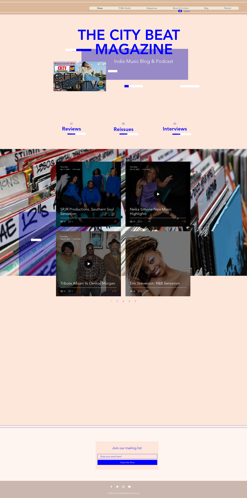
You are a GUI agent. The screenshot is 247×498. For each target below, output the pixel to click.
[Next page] (135, 301)
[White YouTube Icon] (129, 486)
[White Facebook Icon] (111, 486)
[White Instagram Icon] (123, 486)
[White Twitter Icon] (117, 486)
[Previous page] (111, 301)
